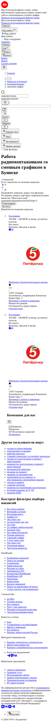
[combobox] (14, 95)
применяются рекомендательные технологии (25, 689)
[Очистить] (5, 102)
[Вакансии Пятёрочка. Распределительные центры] (29, 256)
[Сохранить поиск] (4, 110)
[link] (6, 51)
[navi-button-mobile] (4, 67)
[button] (4, 58)
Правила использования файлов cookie (20, 23)
